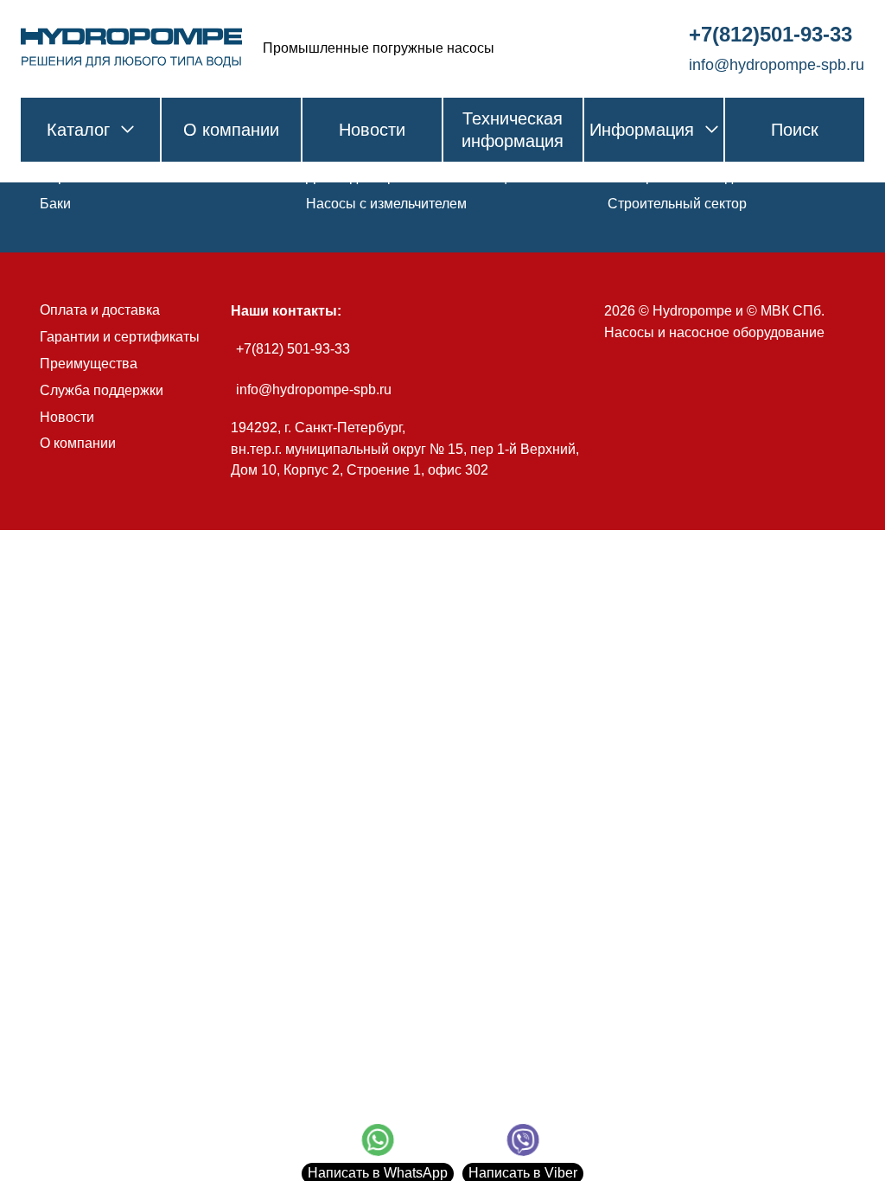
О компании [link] (231, 129)
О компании (78, 443)
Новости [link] (372, 129)
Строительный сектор (677, 203)
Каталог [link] (78, 129)
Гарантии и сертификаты (120, 336)
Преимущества (88, 363)
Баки (55, 203)
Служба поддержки (101, 390)
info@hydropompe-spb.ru (314, 389)
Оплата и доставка (100, 310)
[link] (131, 48)
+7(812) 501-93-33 (293, 349)
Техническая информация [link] (512, 129)
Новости (67, 417)
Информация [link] (641, 129)
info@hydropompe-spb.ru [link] (776, 64)
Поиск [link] (794, 129)
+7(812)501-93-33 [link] (770, 34)
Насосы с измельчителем (386, 203)
